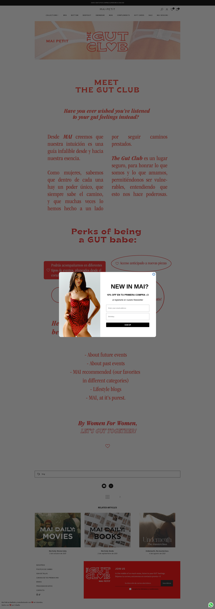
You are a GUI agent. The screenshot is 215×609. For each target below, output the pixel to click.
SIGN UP (128, 325)
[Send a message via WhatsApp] (211, 605)
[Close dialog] (154, 274)
